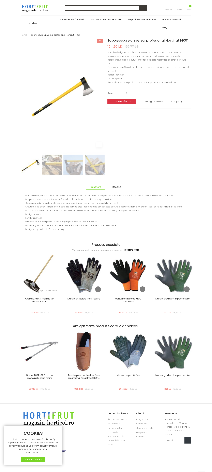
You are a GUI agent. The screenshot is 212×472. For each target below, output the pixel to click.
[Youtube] (27, 467)
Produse (33, 23)
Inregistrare (142, 419)
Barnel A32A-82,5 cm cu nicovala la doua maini (39, 377)
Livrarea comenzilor (117, 419)
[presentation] (23, 164)
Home (24, 34)
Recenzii (116, 187)
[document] (33, 446)
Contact (140, 436)
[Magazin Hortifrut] (34, 8)
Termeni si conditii (116, 440)
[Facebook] (22, 467)
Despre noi (141, 432)
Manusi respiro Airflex (128, 375)
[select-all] (131, 250)
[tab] (97, 187)
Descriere (96, 187)
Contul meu (142, 423)
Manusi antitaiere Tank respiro (83, 298)
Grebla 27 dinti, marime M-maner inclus (39, 300)
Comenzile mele (144, 428)
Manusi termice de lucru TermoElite (128, 300)
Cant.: (110, 93)
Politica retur (113, 423)
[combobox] (106, 8)
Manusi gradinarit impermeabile (172, 298)
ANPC (110, 444)
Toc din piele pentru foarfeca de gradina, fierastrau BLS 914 (84, 377)
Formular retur (114, 428)
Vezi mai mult (33, 452)
